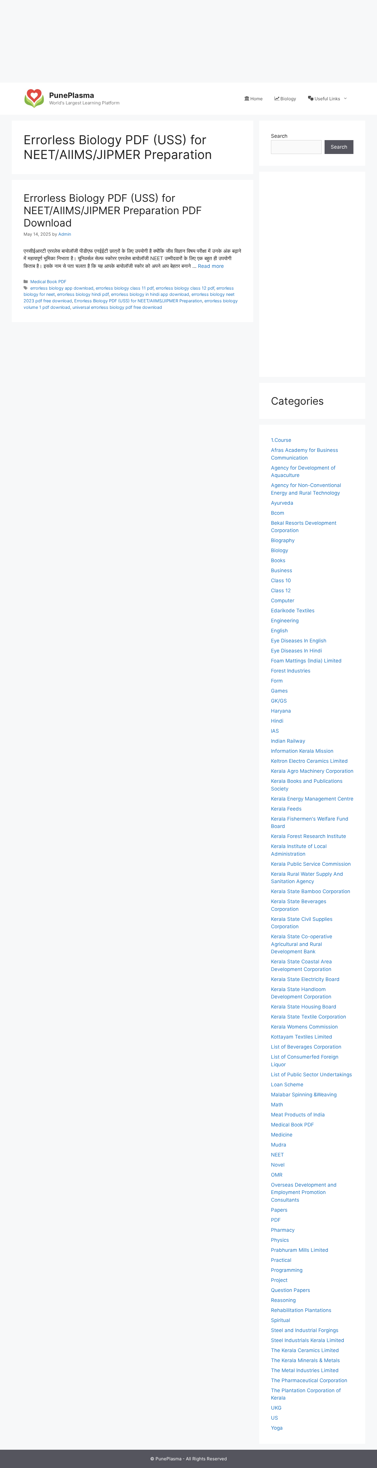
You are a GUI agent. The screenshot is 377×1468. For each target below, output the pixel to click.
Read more (211, 266)
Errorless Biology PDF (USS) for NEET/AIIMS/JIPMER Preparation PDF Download (113, 210)
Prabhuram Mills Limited (299, 1250)
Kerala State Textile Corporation (308, 1017)
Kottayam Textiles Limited (301, 1037)
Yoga (277, 1428)
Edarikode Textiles (293, 611)
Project (279, 1280)
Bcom (277, 513)
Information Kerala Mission (302, 751)
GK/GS (279, 701)
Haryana (281, 711)
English (279, 631)
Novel (278, 1165)
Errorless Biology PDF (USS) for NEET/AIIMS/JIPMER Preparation (138, 300)
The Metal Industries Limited (305, 1370)
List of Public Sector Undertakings (311, 1074)
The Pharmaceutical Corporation (309, 1380)
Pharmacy (283, 1230)
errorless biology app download (61, 288)
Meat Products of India (298, 1115)
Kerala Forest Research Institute (308, 836)
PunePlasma (71, 95)
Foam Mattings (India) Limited (306, 661)
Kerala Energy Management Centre (312, 799)
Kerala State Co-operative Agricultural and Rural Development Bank (301, 944)
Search (279, 136)
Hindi (277, 721)
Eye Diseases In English (298, 641)
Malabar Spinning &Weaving (304, 1095)
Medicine (281, 1135)
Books (278, 560)
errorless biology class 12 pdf (185, 288)
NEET (277, 1155)
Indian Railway (288, 741)
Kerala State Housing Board (303, 1007)
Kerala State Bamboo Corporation (310, 891)
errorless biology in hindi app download (150, 294)
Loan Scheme (287, 1085)
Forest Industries (290, 671)
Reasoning (283, 1300)
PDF (276, 1220)
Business (281, 570)
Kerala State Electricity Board (305, 979)
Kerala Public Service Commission (311, 864)
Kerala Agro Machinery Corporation (312, 771)
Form (277, 681)
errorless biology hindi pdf (83, 294)
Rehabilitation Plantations (301, 1310)
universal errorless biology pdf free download (117, 307)
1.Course (281, 440)
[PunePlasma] (34, 98)
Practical (281, 1260)
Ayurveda (282, 503)
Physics (280, 1240)
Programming (286, 1270)
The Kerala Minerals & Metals (305, 1360)
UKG (276, 1408)
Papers (279, 1210)
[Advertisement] (176, 41)
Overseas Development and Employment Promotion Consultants (304, 1192)
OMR (276, 1175)
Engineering (285, 621)
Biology (288, 98)
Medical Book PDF (48, 281)
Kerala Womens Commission (304, 1027)
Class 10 (281, 580)
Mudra (278, 1145)
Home (256, 98)
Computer (282, 600)
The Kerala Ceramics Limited (305, 1350)
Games (279, 691)
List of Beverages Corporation (306, 1047)
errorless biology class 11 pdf (124, 288)
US (274, 1418)
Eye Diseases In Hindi (296, 651)
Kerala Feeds (286, 809)
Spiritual (280, 1320)
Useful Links (327, 98)
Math (277, 1105)
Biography (283, 540)
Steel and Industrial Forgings (304, 1330)
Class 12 (281, 590)
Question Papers (290, 1290)
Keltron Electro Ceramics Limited (309, 761)
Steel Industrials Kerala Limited (307, 1340)
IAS (275, 731)
